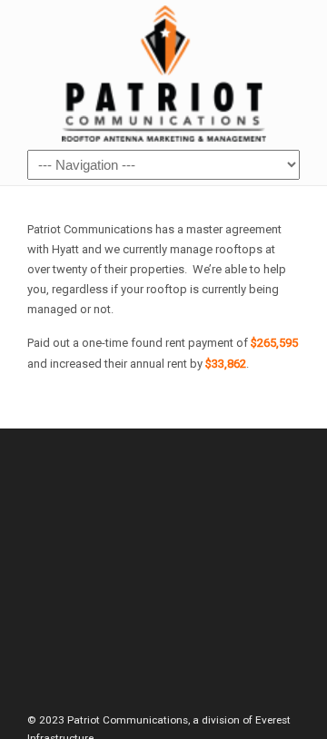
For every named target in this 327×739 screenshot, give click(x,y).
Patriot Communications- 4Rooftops (163, 73)
